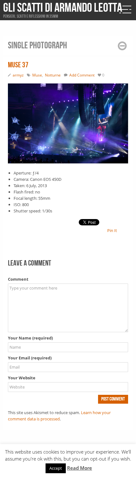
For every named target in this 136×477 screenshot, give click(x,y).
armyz (18, 75)
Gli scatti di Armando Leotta (62, 8)
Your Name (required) (30, 338)
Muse (37, 75)
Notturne (53, 75)
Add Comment (82, 75)
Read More (79, 468)
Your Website (21, 378)
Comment (18, 279)
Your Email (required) (30, 358)
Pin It (112, 230)
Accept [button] (55, 468)
